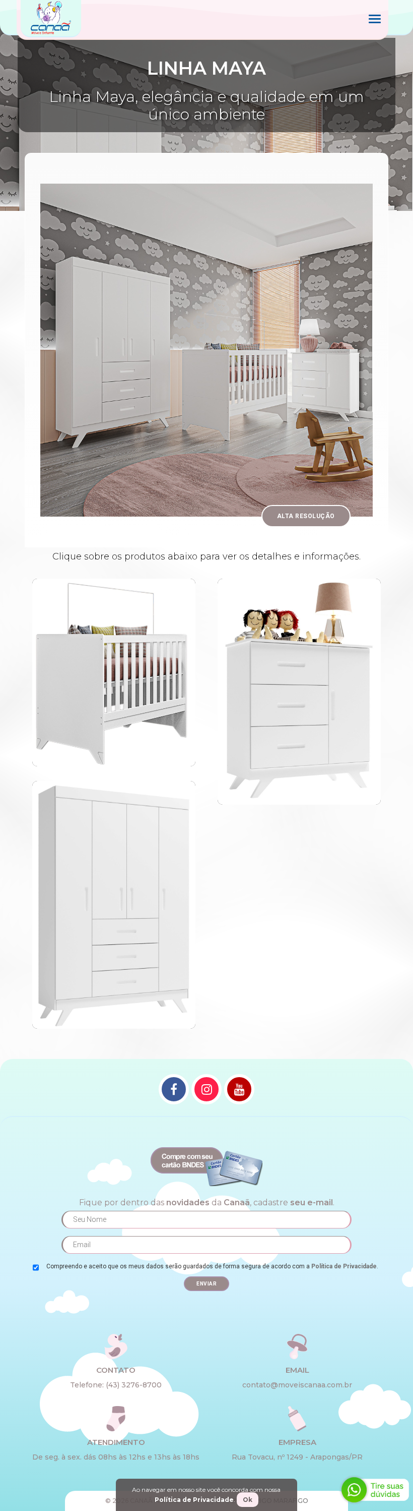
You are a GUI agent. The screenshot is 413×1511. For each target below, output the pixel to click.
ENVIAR (206, 1283)
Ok (247, 1499)
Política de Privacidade (344, 1266)
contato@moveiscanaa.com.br (297, 1384)
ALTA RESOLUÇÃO (306, 516)
